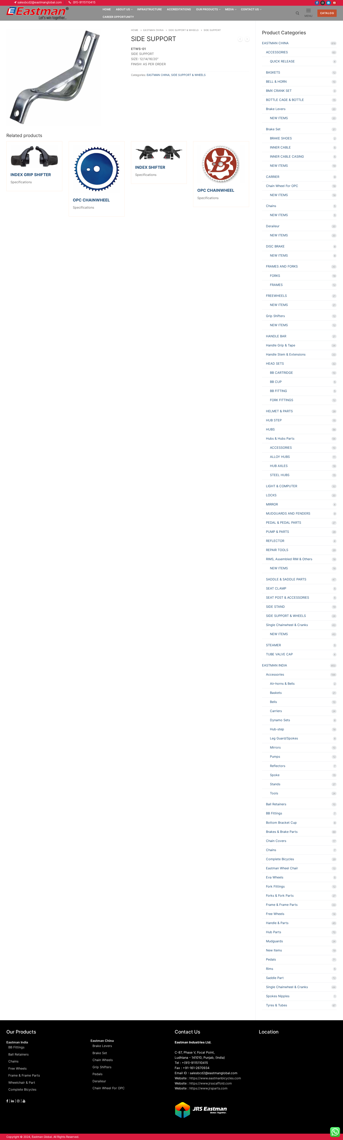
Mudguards (274, 941)
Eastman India (17, 1042)
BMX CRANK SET (279, 91)
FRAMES (276, 285)
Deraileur (272, 226)
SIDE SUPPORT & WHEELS (184, 30)
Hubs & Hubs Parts (280, 438)
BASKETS (273, 72)
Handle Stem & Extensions (285, 354)
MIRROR (272, 504)
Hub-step (277, 729)
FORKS (275, 276)
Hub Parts (273, 932)
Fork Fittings (275, 886)
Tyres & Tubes (276, 1005)
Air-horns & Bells (282, 684)
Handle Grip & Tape (280, 345)
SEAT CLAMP (276, 588)
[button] (94, 35)
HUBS (270, 429)
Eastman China (102, 1041)
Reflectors (277, 766)
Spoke (274, 775)
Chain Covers (276, 841)
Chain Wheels (102, 1060)
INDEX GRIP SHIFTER (31, 174)
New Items (274, 950)
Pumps (275, 756)
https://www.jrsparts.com (208, 1088)
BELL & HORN (276, 81)
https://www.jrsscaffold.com (210, 1083)
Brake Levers (275, 109)
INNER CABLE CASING (287, 156)
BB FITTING (278, 391)
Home (134, 30)
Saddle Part (275, 978)
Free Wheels (275, 914)
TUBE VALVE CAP (279, 654)
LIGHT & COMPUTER (281, 486)
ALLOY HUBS (280, 457)
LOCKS (271, 495)
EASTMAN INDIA (274, 665)
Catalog (327, 13)
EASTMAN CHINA (153, 30)
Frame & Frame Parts (282, 905)
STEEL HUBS (279, 475)
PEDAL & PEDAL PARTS (283, 522)
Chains (271, 206)
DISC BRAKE (275, 246)
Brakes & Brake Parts (282, 832)
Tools (274, 793)
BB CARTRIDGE (281, 373)
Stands (275, 784)
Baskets (276, 693)
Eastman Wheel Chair (282, 868)
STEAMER (273, 645)
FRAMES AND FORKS (282, 266)
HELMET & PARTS (279, 411)
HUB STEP (274, 420)
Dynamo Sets (280, 720)
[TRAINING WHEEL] (240, 40)
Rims (269, 969)
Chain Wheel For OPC (282, 186)
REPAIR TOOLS (277, 550)
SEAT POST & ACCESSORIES (287, 597)
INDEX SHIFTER (150, 167)
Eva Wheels (274, 877)
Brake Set (273, 129)
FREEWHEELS (276, 296)
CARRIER (272, 177)
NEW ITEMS (279, 118)
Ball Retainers (276, 804)
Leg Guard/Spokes (284, 738)
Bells (273, 702)
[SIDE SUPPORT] (247, 40)
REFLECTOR (275, 541)
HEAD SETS (275, 363)
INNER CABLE (280, 147)
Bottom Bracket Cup (281, 823)
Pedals (271, 959)
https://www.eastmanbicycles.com (215, 1078)
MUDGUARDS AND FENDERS (288, 513)
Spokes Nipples (277, 996)
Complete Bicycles (280, 859)
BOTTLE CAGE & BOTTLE (285, 100)
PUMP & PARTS (277, 532)
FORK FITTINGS (281, 400)
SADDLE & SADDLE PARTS (286, 579)
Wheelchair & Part (21, 1082)
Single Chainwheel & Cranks (287, 625)
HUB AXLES (279, 466)
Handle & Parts (277, 923)
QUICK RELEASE (282, 61)
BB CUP (276, 382)
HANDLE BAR (276, 336)
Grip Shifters (275, 316)
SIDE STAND (275, 607)
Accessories (275, 674)
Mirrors (275, 747)
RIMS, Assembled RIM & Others (289, 559)
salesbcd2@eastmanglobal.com (39, 2)
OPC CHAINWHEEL (91, 200)
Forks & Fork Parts (280, 895)
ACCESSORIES (277, 52)
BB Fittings (274, 813)
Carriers (276, 711)
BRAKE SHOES (281, 138)
